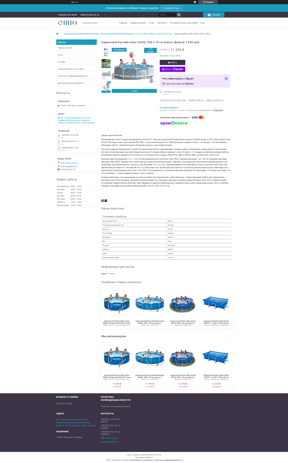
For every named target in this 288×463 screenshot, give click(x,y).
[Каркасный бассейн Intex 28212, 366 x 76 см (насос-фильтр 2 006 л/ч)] (183, 303)
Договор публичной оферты (71, 83)
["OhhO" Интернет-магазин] (67, 22)
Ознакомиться (171, 8)
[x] (106, 201)
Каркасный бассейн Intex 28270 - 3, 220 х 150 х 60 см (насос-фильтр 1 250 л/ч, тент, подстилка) (216, 323)
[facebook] (102, 201)
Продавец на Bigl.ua (144, 457)
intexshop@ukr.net (69, 166)
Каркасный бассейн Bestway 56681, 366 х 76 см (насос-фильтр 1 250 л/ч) (150, 323)
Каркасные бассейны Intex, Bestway (81, 34)
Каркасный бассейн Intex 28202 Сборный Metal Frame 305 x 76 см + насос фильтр (117, 323)
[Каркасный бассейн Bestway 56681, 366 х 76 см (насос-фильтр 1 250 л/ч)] (150, 303)
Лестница (157, 165)
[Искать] (179, 14)
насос (129, 159)
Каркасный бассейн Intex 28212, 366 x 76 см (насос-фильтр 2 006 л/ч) (183, 323)
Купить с (168, 69)
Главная (123, 23)
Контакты (162, 23)
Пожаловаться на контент (141, 460)
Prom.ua (157, 455)
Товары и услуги (138, 23)
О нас (151, 23)
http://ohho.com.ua (69, 163)
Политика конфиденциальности (72, 76)
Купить (174, 62)
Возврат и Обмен (64, 403)
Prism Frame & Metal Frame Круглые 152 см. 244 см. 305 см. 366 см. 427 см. (136, 34)
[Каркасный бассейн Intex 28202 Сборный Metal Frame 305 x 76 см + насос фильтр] (117, 303)
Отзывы (62, 62)
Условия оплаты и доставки (184, 23)
